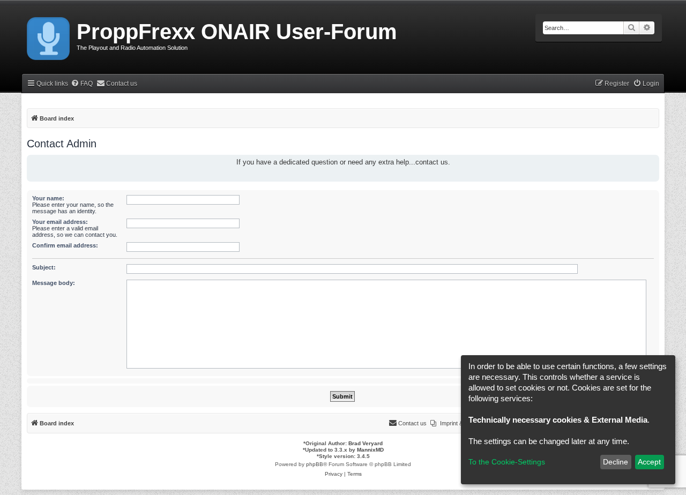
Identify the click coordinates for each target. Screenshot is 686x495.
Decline (615, 462)
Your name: (48, 198)
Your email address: (60, 222)
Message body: (53, 283)
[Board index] (49, 36)
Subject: (44, 267)
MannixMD (370, 450)
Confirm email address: (65, 245)
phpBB (314, 464)
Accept (649, 462)
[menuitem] (82, 84)
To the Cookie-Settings (506, 462)
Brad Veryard (365, 443)
